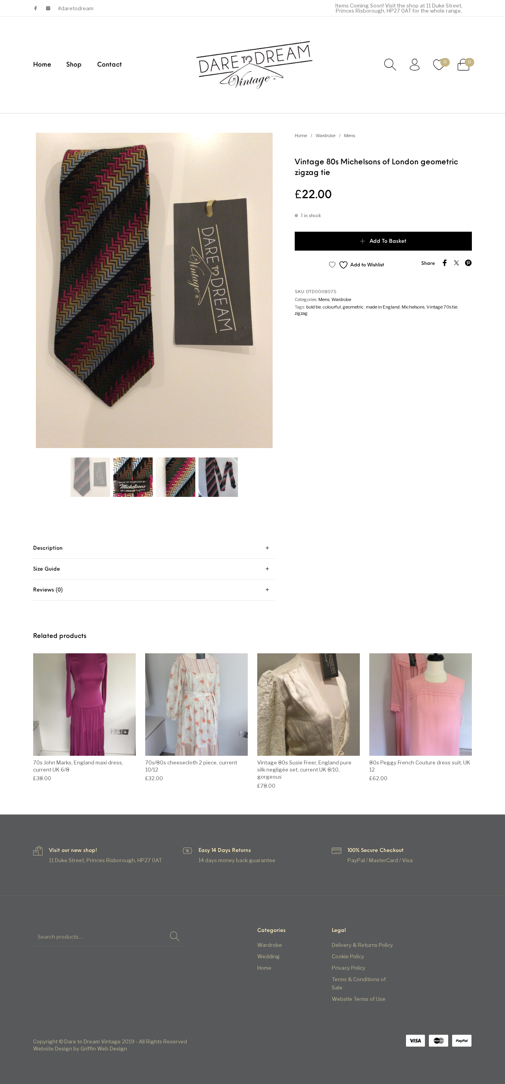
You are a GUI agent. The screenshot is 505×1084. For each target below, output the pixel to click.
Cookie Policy (348, 956)
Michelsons (413, 307)
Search (175, 936)
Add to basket (388, 241)
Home (301, 135)
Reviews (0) (48, 590)
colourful (332, 307)
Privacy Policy (348, 968)
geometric (353, 307)
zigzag (301, 313)
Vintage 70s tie (441, 307)
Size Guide (46, 569)
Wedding (268, 956)
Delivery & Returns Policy (362, 945)
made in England (383, 307)
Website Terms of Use (358, 999)
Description (48, 548)
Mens (349, 135)
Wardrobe (325, 135)
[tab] (154, 548)
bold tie (313, 307)
